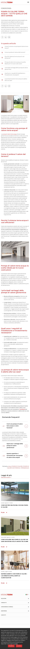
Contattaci (22, 409)
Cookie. (16, 643)
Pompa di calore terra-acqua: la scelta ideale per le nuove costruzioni (14, 62)
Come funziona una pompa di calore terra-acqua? (15, 47)
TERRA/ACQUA (25, 468)
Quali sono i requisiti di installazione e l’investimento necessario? (13, 74)
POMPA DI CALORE (17, 466)
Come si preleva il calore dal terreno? (13, 52)
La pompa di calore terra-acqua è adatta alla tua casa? (14, 79)
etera (9, 466)
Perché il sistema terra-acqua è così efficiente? (13, 57)
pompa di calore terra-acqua (10, 134)
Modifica (11, 646)
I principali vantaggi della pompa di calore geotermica (15, 68)
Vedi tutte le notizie (5, 477)
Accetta (19, 646)
